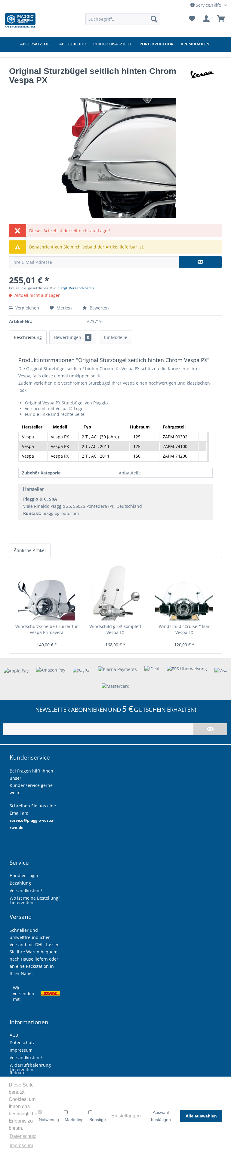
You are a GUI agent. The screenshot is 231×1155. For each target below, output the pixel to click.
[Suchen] (154, 19)
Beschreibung (28, 337)
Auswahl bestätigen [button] (161, 1116)
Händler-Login (24, 875)
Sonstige (97, 1119)
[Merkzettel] (192, 19)
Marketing (74, 1119)
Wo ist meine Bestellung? (35, 898)
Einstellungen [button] (126, 1115)
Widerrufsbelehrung (30, 1065)
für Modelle (115, 337)
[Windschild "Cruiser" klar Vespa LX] (184, 591)
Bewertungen (71, 337)
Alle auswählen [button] (201, 1116)
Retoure (18, 1072)
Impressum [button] (21, 1145)
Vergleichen (26, 308)
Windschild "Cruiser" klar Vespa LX (184, 629)
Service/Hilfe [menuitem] (208, 5)
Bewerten (98, 308)
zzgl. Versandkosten (77, 288)
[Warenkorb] (221, 19)
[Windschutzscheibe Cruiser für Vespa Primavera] (46, 591)
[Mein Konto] (207, 19)
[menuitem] (123, 19)
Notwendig (49, 1119)
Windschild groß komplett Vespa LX (115, 629)
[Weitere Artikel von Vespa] (200, 77)
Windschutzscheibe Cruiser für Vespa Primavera (46, 629)
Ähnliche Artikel (30, 550)
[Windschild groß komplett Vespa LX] (115, 591)
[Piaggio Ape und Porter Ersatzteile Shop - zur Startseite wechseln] (20, 20)
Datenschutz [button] (23, 1136)
